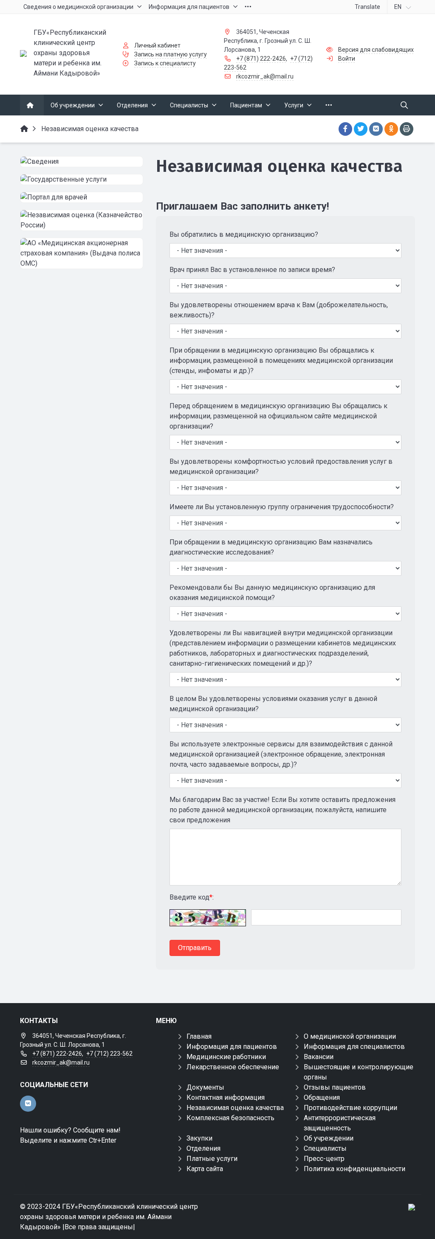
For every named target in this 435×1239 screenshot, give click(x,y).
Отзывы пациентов (335, 1087)
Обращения (322, 1097)
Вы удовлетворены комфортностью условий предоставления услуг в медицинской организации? (281, 466)
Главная (199, 1036)
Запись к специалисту (165, 63)
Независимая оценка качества (235, 1108)
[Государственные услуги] (81, 179)
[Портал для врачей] (81, 197)
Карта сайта (204, 1169)
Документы (205, 1087)
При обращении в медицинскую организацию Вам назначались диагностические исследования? (271, 547)
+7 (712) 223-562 (109, 1053)
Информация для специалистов (354, 1047)
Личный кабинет (157, 45)
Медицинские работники (226, 1057)
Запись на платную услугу (170, 54)
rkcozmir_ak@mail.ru (265, 76)
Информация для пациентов (231, 1047)
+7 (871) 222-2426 (261, 58)
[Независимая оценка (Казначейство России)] (81, 220)
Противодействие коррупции (350, 1108)
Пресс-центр (324, 1159)
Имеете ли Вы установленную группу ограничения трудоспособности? (281, 507)
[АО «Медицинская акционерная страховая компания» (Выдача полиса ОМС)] (81, 253)
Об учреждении (328, 1138)
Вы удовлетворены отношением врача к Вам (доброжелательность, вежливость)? (278, 310)
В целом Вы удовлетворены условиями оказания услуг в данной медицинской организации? (273, 704)
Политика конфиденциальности (354, 1169)
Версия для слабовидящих (376, 49)
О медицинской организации (350, 1036)
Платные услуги (211, 1159)
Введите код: (191, 897)
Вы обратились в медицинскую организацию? (243, 234)
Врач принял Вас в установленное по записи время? (252, 270)
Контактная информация (225, 1097)
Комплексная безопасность (230, 1118)
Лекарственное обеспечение (232, 1067)
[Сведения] (81, 162)
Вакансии (318, 1057)
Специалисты (325, 1148)
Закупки (199, 1138)
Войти (346, 58)
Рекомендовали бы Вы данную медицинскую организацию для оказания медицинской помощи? (272, 592)
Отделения (203, 1148)
